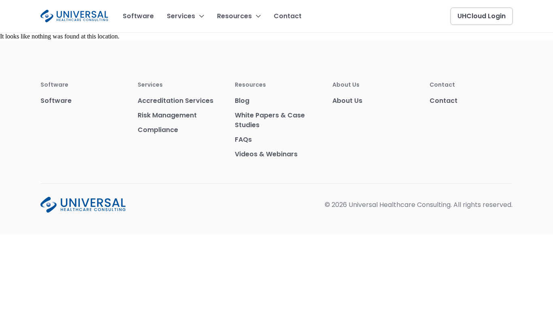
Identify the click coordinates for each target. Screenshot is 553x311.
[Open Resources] (258, 16)
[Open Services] (201, 16)
